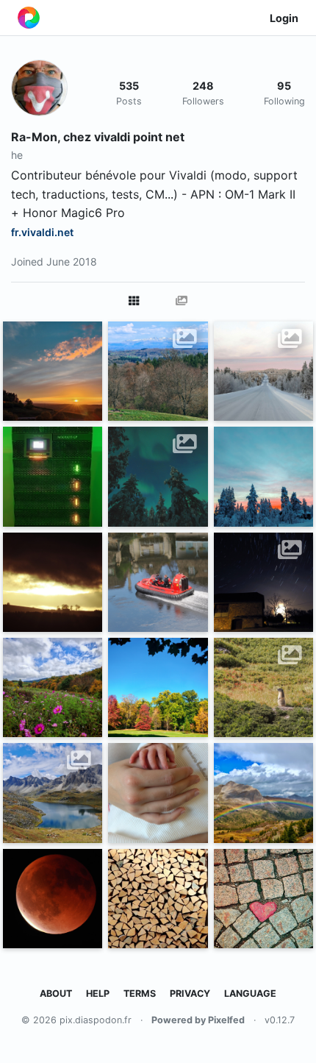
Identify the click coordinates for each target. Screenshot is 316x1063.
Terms (139, 993)
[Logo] (29, 17)
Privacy (190, 993)
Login (284, 18)
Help (97, 993)
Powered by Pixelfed (198, 1019)
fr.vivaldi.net (42, 232)
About (56, 993)
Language (250, 993)
